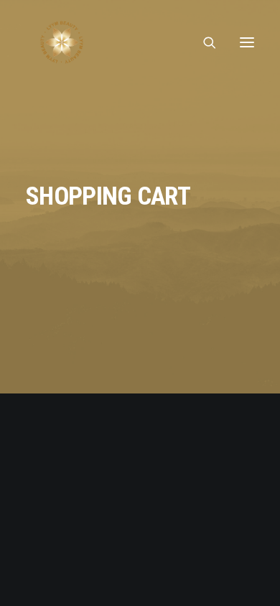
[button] (247, 42)
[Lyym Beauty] (62, 42)
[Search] (203, 42)
